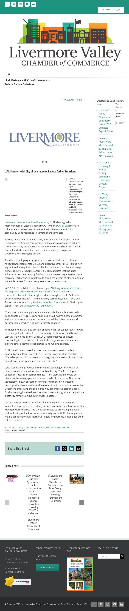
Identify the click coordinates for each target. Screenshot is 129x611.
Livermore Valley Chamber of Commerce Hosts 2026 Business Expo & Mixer (106, 120)
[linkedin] (33, 4)
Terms (88, 604)
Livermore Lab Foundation (51, 302)
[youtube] (27, 4)
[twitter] (13, 4)
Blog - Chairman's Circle (29, 427)
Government (55, 427)
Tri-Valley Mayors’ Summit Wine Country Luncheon (106, 201)
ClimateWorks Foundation (38, 305)
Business (45, 427)
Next (79, 99)
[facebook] (7, 4)
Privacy (80, 604)
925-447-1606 (12, 568)
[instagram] (20, 4)
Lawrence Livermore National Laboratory (27, 222)
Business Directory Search (46, 557)
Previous (69, 99)
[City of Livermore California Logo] (44, 138)
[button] (7, 502)
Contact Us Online (14, 571)
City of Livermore (66, 225)
